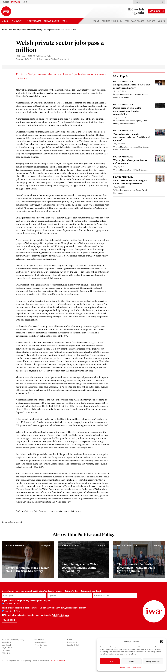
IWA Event (30, 59)
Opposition (124, 94)
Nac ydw (8, 603)
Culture (151, 21)
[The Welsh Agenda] (136, 11)
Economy (20, 59)
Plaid (132, 94)
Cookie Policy (125, 667)
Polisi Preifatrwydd (60, 615)
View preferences (153, 661)
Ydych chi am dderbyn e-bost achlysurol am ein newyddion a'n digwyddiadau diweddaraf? (44, 608)
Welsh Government (60, 59)
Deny (131, 661)
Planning (123, 170)
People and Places (134, 21)
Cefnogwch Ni (156, 11)
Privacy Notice (136, 667)
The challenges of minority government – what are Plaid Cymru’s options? (131, 137)
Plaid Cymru (143, 147)
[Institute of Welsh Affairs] (6, 11)
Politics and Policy (112, 21)
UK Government (43, 59)
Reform (138, 94)
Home (4, 29)
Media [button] (64, 21)
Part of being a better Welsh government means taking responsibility (127, 111)
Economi (37, 648)
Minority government (128, 147)
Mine (145, 121)
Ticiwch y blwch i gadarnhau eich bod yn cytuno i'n (36, 615)
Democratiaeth (40, 642)
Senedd (145, 94)
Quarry (116, 123)
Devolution (124, 121)
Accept (110, 661)
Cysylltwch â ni (73, 645)
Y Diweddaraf (34, 21)
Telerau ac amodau (57, 661)
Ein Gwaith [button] (17, 21)
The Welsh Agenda (17, 29)
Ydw (18, 603)
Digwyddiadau (51, 21)
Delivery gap (125, 190)
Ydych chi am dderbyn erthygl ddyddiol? (27, 600)
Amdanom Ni (72, 642)
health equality (136, 121)
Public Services (40, 645)
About (96, 21)
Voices (161, 21)
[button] (161, 641)
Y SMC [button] (5, 21)
